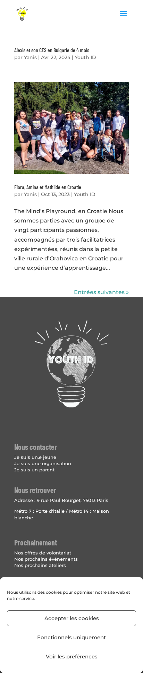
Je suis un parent (34, 469)
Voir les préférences (72, 656)
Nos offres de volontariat (42, 553)
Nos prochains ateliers (40, 565)
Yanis (30, 57)
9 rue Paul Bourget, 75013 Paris (72, 500)
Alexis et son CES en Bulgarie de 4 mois (51, 50)
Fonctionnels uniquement (71, 637)
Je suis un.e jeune (35, 457)
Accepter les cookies (71, 618)
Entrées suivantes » (101, 292)
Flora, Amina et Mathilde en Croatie (47, 187)
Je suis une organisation (42, 463)
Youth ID (85, 57)
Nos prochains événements (46, 559)
